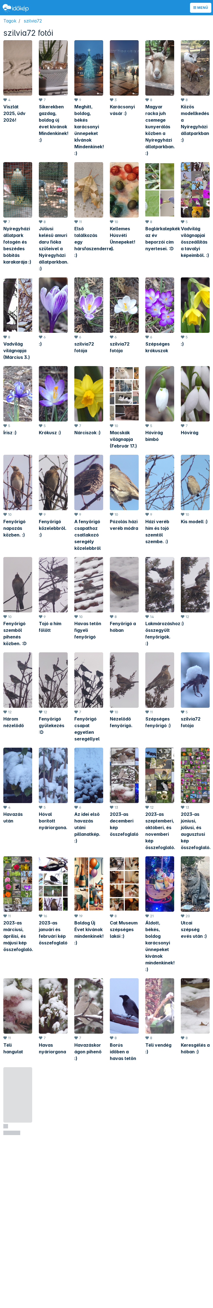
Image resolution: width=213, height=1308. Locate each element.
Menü (202, 8)
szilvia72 (33, 21)
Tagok (9, 21)
